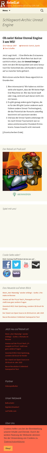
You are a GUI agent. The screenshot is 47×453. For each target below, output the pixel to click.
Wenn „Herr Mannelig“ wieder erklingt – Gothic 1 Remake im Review (16, 337)
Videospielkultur (11, 386)
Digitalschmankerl (12, 407)
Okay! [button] (8, 448)
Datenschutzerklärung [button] (14, 442)
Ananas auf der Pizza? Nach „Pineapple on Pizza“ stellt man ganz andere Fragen (17, 346)
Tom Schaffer (10, 48)
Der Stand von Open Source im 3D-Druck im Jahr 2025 (23, 313)
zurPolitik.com (10, 411)
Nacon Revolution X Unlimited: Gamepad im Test (21, 317)
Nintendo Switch (27, 45)
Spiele (37, 45)
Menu (5, 10)
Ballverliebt (9, 403)
